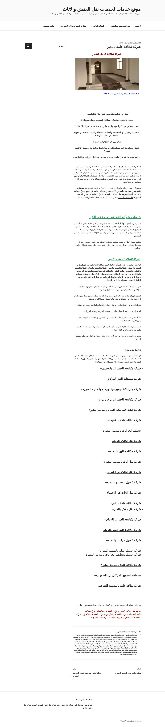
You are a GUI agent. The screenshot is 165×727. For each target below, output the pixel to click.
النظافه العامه (98, 26)
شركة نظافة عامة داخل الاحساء (96, 641)
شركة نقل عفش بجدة (65, 705)
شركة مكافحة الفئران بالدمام (123, 519)
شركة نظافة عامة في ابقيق (105, 646)
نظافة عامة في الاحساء (88, 650)
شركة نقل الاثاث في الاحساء (124, 492)
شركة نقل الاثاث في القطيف (124, 472)
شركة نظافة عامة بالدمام (107, 639)
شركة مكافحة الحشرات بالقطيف (121, 368)
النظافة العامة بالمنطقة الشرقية (122, 637)
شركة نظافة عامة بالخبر (126, 503)
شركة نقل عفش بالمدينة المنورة (44, 705)
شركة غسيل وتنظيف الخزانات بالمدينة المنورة (113, 554)
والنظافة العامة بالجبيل (125, 654)
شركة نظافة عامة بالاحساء (89, 637)
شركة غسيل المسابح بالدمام (124, 482)
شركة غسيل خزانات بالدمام (124, 540)
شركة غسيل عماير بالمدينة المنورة (120, 550)
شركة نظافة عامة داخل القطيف (84, 643)
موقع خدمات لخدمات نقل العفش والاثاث (102, 9)
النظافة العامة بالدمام (92, 635)
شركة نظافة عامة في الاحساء (87, 646)
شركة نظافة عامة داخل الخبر (121, 643)
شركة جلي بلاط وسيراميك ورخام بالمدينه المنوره (111, 389)
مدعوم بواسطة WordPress (131, 721)
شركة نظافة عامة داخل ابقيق (114, 641)
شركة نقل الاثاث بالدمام (126, 441)
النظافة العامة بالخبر (104, 635)
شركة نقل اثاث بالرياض (83, 705)
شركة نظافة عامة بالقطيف (125, 420)
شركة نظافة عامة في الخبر (116, 648)
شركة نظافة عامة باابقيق (105, 637)
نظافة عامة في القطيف (97, 652)
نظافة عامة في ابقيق (102, 650)
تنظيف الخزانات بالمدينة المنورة (122, 430)
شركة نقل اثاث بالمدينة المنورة (122, 461)
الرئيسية (138, 26)
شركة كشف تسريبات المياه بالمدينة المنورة (115, 409)
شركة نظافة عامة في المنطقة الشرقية (120, 650)
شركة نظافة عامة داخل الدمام (103, 643)
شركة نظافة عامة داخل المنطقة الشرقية (125, 646)
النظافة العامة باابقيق (131, 635)
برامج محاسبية (48, 26)
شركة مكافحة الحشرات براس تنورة (119, 399)
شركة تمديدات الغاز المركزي (124, 378)
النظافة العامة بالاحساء (117, 635)
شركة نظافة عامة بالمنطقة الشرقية (119, 585)
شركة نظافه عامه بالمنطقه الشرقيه (127, 631)
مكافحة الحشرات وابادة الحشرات (73, 26)
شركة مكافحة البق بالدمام (125, 451)
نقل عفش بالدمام (125, 197)
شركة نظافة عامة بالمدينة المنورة (121, 565)
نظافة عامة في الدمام (111, 652)
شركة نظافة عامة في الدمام (99, 648)
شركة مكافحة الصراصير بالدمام (122, 530)
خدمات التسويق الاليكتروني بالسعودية (118, 575)
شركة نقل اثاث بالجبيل (116, 280)
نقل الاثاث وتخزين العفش (120, 26)
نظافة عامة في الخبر (125, 652)
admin (121, 43)
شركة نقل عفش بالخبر (127, 509)
